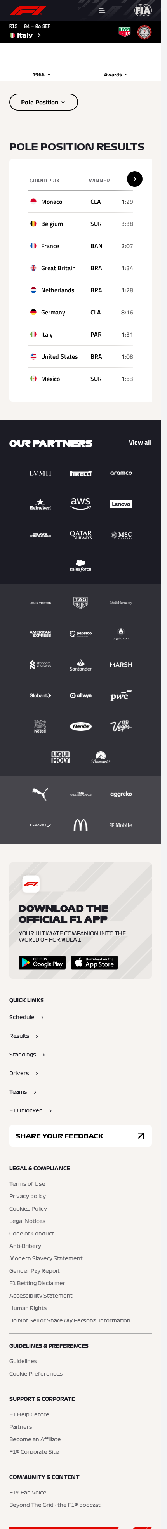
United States (59, 356)
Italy (47, 334)
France (50, 245)
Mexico (50, 378)
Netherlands (58, 290)
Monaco (51, 201)
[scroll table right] (135, 179)
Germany (53, 312)
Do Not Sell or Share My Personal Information (69, 1321)
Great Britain (58, 268)
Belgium (52, 223)
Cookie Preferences (36, 1374)
